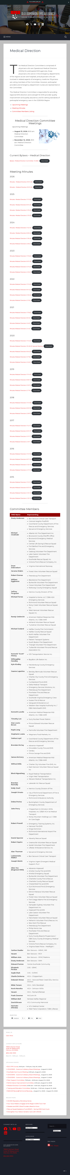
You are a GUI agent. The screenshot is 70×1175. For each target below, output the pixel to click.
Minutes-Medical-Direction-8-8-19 (20, 380)
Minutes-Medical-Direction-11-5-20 (20, 341)
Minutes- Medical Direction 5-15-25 (20, 210)
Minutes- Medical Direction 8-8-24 (20, 233)
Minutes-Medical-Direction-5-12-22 (20, 295)
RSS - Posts (54, 1146)
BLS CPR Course (12, 1066)
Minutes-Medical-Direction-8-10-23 (20, 261)
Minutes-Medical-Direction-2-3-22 (20, 300)
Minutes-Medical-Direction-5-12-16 (20, 464)
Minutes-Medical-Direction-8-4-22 (20, 289)
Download (44, 161)
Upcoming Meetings (20, 105)
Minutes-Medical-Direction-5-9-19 (20, 385)
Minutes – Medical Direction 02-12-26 (21, 187)
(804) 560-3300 (11, 1053)
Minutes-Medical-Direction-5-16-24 (20, 238)
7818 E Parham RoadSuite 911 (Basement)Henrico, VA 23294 (11, 1151)
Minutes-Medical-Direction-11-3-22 (20, 284)
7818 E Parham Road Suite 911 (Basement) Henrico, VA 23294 (13, 1048)
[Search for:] (57, 1126)
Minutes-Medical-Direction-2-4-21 (20, 328)
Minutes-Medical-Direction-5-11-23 (20, 266)
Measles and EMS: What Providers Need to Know (23, 1106)
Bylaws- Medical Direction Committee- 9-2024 (24, 161)
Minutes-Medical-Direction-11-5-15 (20, 482)
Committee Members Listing (23, 111)
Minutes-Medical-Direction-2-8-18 (20, 413)
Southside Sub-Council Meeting (17, 1072)
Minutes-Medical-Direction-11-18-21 (20, 312)
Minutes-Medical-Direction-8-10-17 (20, 431)
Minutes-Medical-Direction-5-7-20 (20, 357)
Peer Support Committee (15, 1080)
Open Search (65, 37)
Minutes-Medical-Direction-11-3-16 (20, 454)
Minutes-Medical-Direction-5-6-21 (20, 323)
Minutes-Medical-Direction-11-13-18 (20, 403)
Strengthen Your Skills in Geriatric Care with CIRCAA (24, 1112)
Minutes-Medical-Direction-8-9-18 (20, 408)
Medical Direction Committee (17, 1085)
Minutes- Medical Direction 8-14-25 (20, 205)
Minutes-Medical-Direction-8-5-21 (20, 318)
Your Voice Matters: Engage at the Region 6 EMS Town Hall (26, 1103)
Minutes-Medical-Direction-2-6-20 (20, 362)
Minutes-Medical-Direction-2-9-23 (20, 272)
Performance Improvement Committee (20, 1083)
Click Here (9, 1035)
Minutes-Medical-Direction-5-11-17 (20, 436)
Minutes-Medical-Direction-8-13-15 (20, 487)
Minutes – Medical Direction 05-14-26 (21, 182)
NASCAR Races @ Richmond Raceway (19, 1091)
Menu (8, 37)
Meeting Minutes (18, 108)
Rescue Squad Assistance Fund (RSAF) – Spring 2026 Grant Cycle (28, 1109)
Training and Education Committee (18, 1088)
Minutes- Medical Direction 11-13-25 (20, 199)
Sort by (50, 1130)
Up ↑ (64, 1171)
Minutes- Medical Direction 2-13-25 (20, 215)
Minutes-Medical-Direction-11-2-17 (20, 425)
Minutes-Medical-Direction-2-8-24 (20, 244)
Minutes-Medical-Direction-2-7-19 (20, 390)
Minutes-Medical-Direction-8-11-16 (20, 459)
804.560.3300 (8, 1156)
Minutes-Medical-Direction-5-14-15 (20, 493)
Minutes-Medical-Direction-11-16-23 (21, 256)
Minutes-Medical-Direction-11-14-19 (20, 374)
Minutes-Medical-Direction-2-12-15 (20, 498)
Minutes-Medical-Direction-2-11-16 (20, 470)
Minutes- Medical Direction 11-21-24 (20, 228)
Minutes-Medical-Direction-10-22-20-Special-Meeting (26, 346)
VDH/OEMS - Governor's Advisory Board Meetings (23, 1069)
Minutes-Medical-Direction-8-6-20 (20, 351)
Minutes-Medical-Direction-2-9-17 (20, 441)
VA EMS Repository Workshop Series (19, 1101)
